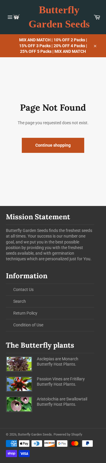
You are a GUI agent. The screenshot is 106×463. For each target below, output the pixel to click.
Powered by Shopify (68, 434)
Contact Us (23, 289)
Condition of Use (28, 325)
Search (19, 301)
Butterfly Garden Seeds (59, 17)
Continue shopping (53, 145)
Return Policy (25, 313)
